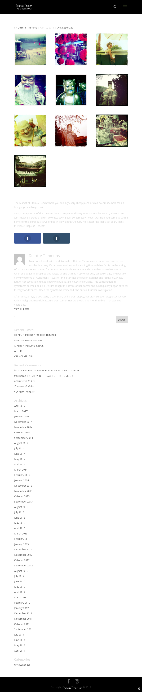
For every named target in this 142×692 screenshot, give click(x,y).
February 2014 (22, 475)
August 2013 (21, 507)
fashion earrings (23, 370)
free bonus (20, 375)
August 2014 (21, 443)
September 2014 (23, 437)
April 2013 (19, 528)
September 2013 (23, 501)
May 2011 (19, 645)
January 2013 (21, 544)
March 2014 (21, 469)
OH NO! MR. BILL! (24, 356)
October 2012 (22, 560)
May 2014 (19, 459)
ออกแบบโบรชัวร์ (23, 381)
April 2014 (19, 464)
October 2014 (22, 432)
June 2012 (19, 581)
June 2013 (19, 517)
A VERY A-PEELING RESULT (29, 345)
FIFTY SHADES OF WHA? (28, 340)
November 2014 (23, 427)
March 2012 (21, 597)
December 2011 (23, 613)
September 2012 (23, 565)
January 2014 (21, 480)
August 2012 (21, 570)
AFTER (18, 351)
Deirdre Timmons (27, 27)
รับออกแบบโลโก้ (23, 386)
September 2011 (23, 629)
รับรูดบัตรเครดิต (23, 391)
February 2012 (22, 602)
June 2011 (19, 640)
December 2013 (23, 485)
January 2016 (21, 416)
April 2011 (19, 650)
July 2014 (19, 448)
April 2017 (19, 405)
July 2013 (19, 512)
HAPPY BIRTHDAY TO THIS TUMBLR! (35, 335)
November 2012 (23, 554)
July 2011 (19, 634)
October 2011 (22, 624)
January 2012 (21, 608)
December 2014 (23, 421)
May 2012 (19, 586)
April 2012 (19, 592)
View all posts (21, 308)
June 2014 (19, 453)
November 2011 (23, 618)
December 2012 (23, 549)
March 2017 (21, 411)
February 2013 (22, 539)
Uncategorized (65, 27)
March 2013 (21, 533)
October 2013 (22, 496)
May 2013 (19, 522)
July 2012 (19, 576)
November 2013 (23, 491)
